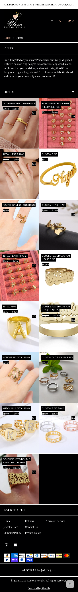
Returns (29, 521)
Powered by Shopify (39, 588)
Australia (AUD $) (37, 570)
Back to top (15, 510)
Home (7, 37)
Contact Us (31, 527)
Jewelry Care (11, 527)
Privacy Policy (33, 533)
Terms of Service (55, 521)
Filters (9, 92)
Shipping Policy (12, 533)
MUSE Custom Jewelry (32, 580)
